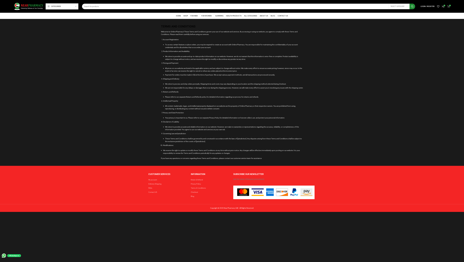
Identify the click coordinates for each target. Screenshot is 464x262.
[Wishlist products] (438, 6)
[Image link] (274, 192)
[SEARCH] (412, 6)
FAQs (150, 188)
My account (152, 180)
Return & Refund (197, 180)
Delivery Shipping (154, 184)
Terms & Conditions (198, 188)
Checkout (194, 192)
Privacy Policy (196, 184)
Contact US (152, 192)
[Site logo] (28, 6)
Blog (192, 196)
